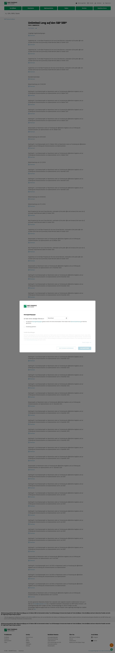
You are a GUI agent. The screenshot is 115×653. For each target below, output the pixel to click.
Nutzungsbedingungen (37, 321)
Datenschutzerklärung (76, 321)
